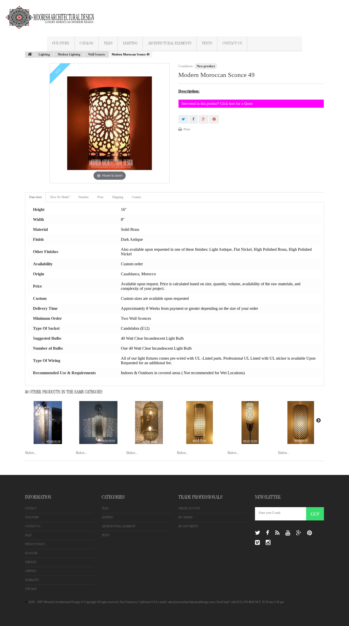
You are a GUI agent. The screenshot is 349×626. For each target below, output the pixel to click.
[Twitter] (257, 533)
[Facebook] (267, 533)
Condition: (186, 66)
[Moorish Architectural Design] (52, 14)
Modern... (30, 453)
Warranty (32, 580)
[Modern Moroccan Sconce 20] (250, 422)
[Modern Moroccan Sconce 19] (199, 422)
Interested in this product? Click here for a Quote (217, 104)
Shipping (117, 197)
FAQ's (28, 535)
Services (31, 562)
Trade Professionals (200, 497)
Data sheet (35, 197)
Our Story (60, 43)
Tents (207, 43)
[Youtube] (287, 533)
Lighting (130, 43)
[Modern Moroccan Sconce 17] (98, 422)
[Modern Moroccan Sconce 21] (300, 422)
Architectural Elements (169, 43)
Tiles (108, 43)
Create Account (189, 508)
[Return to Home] (30, 55)
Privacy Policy (35, 544)
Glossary (31, 553)
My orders (185, 517)
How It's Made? (60, 197)
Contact (136, 197)
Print (186, 129)
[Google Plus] (298, 533)
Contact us (32, 526)
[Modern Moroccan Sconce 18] (149, 422)
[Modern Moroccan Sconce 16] (48, 422)
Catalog (86, 43)
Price (100, 197)
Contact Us (232, 43)
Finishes (83, 197)
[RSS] (277, 533)
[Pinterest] (309, 533)
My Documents (188, 526)
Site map (31, 589)
